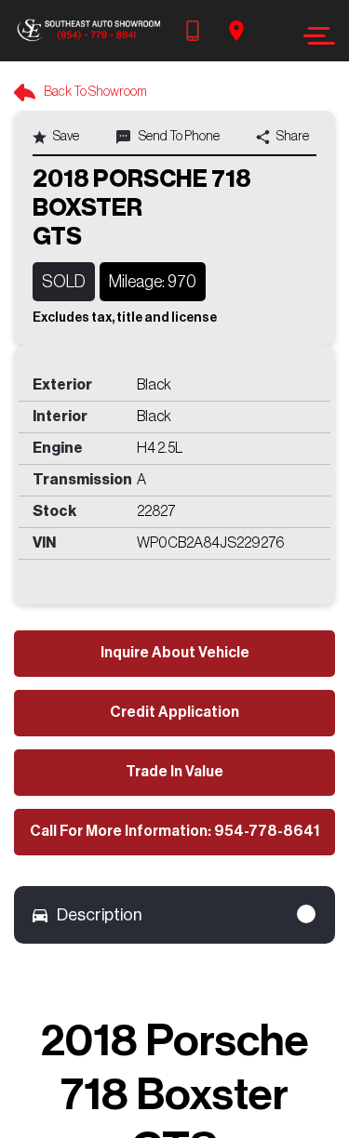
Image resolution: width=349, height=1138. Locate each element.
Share (292, 136)
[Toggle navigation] (314, 36)
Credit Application (174, 712)
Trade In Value (174, 771)
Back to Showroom (94, 92)
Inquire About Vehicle (175, 652)
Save (65, 136)
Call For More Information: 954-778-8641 (174, 831)
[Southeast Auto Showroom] (88, 30)
